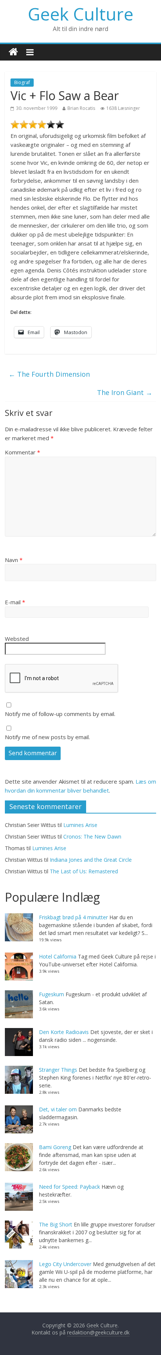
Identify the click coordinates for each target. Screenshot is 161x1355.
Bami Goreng (55, 1147)
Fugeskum (51, 994)
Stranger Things (58, 1069)
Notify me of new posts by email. (47, 737)
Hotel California (57, 956)
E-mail (15, 602)
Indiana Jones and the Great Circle (91, 859)
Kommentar (22, 452)
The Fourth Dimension (49, 374)
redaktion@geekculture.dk (98, 1332)
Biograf (22, 82)
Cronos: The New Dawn (92, 836)
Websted (17, 638)
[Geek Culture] (13, 52)
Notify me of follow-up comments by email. (60, 713)
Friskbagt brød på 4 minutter (73, 917)
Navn (13, 560)
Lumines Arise (80, 824)
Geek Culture (80, 13)
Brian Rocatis (81, 108)
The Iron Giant (124, 392)
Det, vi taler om (58, 1109)
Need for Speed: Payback (69, 1186)
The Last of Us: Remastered (84, 871)
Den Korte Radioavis (64, 1031)
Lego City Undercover (65, 1264)
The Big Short (55, 1224)
